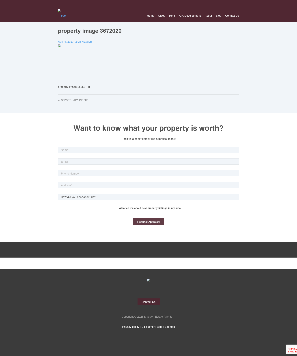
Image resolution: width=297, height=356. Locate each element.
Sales (161, 15)
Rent (172, 15)
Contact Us (232, 15)
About (208, 15)
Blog (218, 15)
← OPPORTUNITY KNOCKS (73, 100)
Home (150, 15)
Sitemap (170, 327)
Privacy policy (130, 327)
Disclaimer (148, 327)
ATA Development (190, 15)
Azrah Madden (83, 41)
